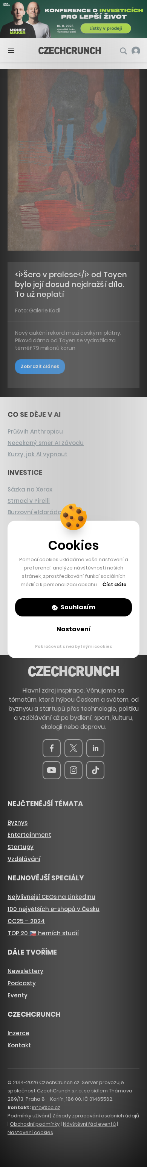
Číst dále (115, 584)
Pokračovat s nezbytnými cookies (73, 646)
